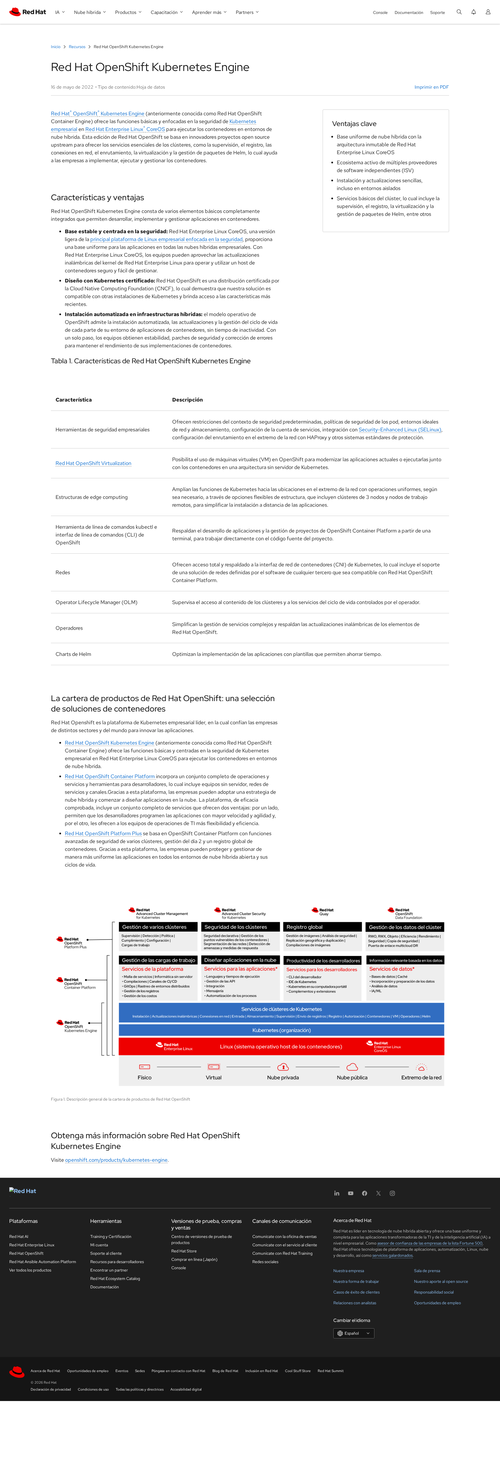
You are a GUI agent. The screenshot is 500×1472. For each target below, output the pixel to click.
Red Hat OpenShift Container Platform (110, 776)
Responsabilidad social (434, 1292)
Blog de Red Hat (225, 1371)
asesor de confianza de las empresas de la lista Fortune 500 (429, 1243)
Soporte (437, 12)
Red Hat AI (18, 1236)
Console (380, 12)
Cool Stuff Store (298, 1371)
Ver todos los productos (30, 1270)
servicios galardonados (392, 1255)
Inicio (56, 46)
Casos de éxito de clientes (356, 1292)
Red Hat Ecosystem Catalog (115, 1278)
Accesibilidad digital (186, 1389)
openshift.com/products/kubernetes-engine (116, 1160)
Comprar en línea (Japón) (194, 1259)
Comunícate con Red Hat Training (282, 1253)
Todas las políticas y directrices (139, 1389)
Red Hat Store (184, 1251)
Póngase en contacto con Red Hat (178, 1371)
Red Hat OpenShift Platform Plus (103, 833)
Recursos (77, 46)
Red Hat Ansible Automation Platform (42, 1261)
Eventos (121, 1371)
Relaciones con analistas (354, 1302)
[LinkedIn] (336, 1195)
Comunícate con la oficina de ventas (284, 1236)
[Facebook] (364, 1195)
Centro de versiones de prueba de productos (201, 1239)
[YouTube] (350, 1195)
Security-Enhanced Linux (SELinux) (400, 429)
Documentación (409, 12)
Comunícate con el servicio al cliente (284, 1244)
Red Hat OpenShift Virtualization (93, 463)
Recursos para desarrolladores (117, 1261)
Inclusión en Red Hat (261, 1371)
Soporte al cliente (106, 1253)
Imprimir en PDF (432, 87)
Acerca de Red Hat (45, 1371)
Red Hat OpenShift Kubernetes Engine (97, 113)
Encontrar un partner (109, 1270)
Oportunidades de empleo (437, 1302)
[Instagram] (392, 1195)
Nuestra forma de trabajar (356, 1281)
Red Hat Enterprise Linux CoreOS (125, 129)
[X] (378, 1195)
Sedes (140, 1371)
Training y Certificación (110, 1236)
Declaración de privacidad (51, 1389)
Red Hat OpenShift (26, 1253)
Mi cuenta (99, 1244)
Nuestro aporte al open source (441, 1281)
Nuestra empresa (348, 1270)
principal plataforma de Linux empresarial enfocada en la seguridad (166, 239)
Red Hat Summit (331, 1371)
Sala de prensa (427, 1270)
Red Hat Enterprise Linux (31, 1244)
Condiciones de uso (93, 1389)
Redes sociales (265, 1261)
